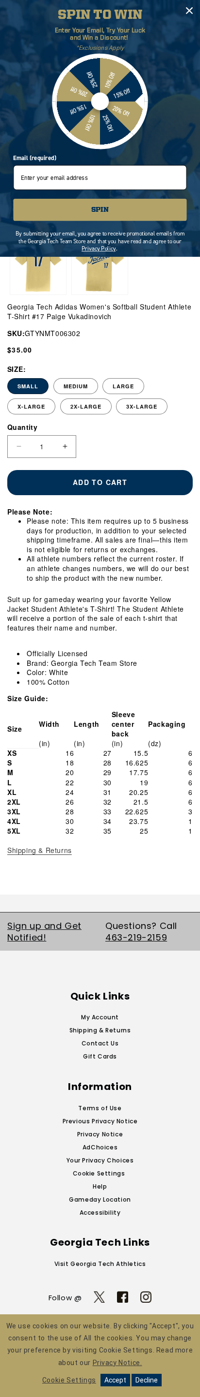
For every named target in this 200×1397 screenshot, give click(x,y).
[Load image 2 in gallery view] (99, 267)
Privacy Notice (100, 1134)
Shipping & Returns (39, 850)
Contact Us (100, 1043)
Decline (146, 1380)
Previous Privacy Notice (100, 1121)
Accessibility (100, 1212)
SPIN (100, 210)
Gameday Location (100, 1199)
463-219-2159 (136, 937)
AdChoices (100, 1147)
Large (123, 386)
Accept (115, 1380)
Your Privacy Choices (100, 1160)
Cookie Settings (99, 1173)
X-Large (31, 406)
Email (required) (34, 158)
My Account (100, 1017)
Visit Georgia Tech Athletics (100, 1264)
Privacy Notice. (117, 1363)
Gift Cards (100, 1056)
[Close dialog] (189, 10)
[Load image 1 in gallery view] (38, 267)
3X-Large (141, 406)
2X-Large (85, 406)
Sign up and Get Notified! (44, 931)
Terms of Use (99, 1108)
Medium (76, 386)
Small (27, 386)
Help (100, 1186)
